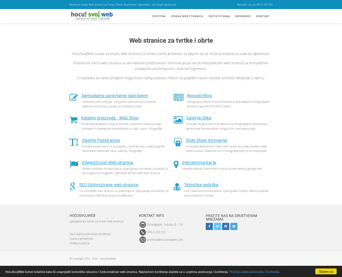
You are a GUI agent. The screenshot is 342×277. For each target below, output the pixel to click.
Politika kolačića (79, 243)
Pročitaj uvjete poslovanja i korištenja (254, 271)
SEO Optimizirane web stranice (108, 184)
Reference (243, 16)
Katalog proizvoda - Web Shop (110, 117)
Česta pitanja (219, 16)
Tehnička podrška (201, 184)
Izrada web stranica (187, 16)
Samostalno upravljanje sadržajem (115, 95)
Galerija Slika (198, 117)
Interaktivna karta (199, 162)
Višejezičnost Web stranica (107, 162)
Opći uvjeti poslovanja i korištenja (90, 234)
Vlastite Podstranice (101, 140)
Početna (159, 16)
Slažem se (326, 271)
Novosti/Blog (199, 95)
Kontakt (263, 16)
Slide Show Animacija (206, 140)
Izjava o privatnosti (81, 239)
